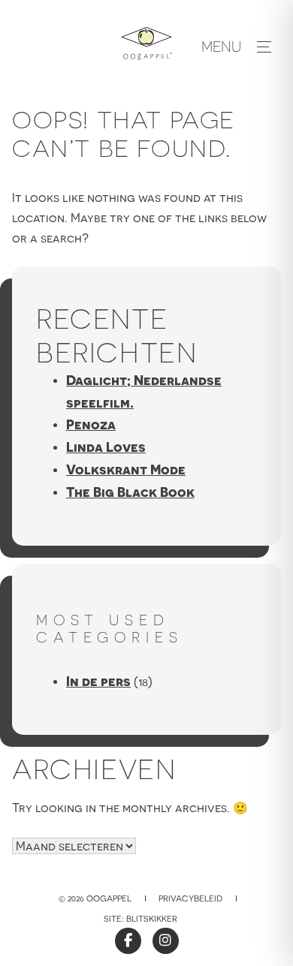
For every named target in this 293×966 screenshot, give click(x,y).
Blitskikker (151, 918)
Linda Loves (106, 447)
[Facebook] (128, 941)
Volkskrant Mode (126, 469)
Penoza (91, 424)
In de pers (98, 681)
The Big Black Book (130, 492)
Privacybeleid (190, 898)
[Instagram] (166, 941)
